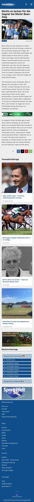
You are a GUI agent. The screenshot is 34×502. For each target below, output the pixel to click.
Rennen (4, 40)
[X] (22, 151)
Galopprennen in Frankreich (12, 381)
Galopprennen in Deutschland (13, 356)
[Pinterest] (26, 151)
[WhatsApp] (30, 151)
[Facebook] (18, 151)
